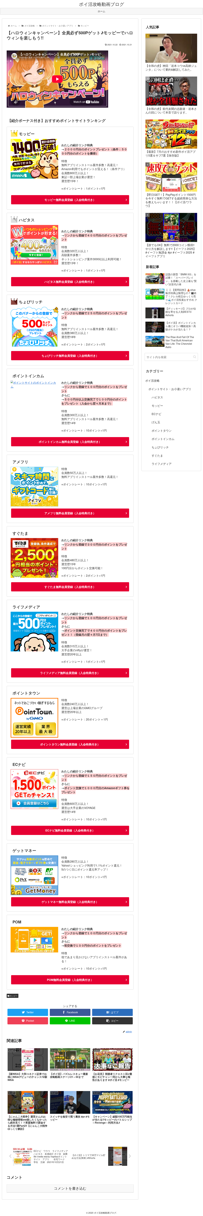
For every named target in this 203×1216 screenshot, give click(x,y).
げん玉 (156, 422)
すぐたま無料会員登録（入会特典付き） (70, 587)
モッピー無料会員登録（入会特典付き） (70, 200)
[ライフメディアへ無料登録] (34, 650)
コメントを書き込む (70, 1188)
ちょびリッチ (160, 447)
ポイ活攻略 (152, 380)
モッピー (13, 995)
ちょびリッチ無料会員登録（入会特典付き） (70, 356)
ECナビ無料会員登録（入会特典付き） (70, 830)
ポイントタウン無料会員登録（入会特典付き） (70, 744)
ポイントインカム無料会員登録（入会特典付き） (70, 442)
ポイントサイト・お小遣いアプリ (169, 389)
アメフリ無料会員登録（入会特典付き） (70, 513)
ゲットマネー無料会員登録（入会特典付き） (70, 902)
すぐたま (157, 455)
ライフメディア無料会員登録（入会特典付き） (70, 673)
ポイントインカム (163, 439)
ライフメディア (162, 464)
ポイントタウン (162, 430)
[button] (194, 357)
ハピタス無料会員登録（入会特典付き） (70, 282)
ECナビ (156, 414)
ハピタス (157, 397)
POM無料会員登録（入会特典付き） (70, 980)
